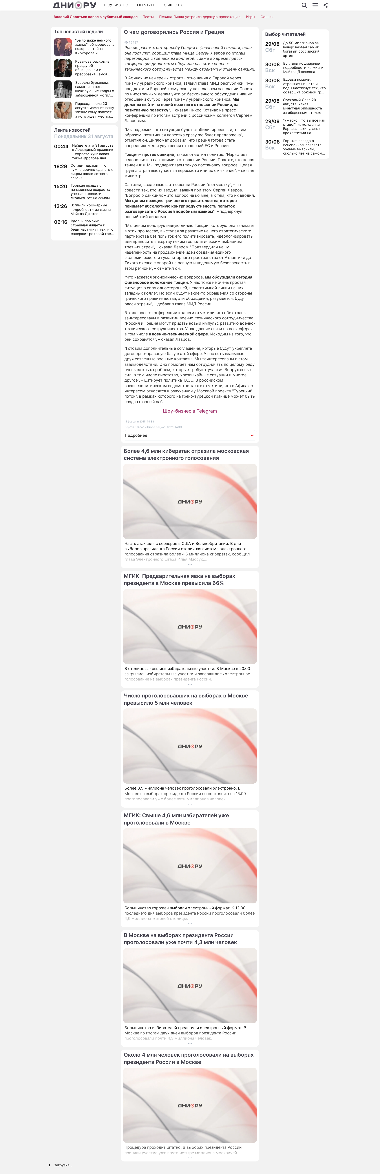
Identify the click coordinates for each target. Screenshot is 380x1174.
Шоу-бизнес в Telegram (190, 411)
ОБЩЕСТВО (174, 5)
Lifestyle (146, 5)
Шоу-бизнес (116, 5)
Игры (250, 17)
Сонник (267, 17)
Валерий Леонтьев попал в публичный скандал (96, 17)
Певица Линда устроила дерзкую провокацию (200, 17)
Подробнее (136, 435)
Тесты (148, 17)
